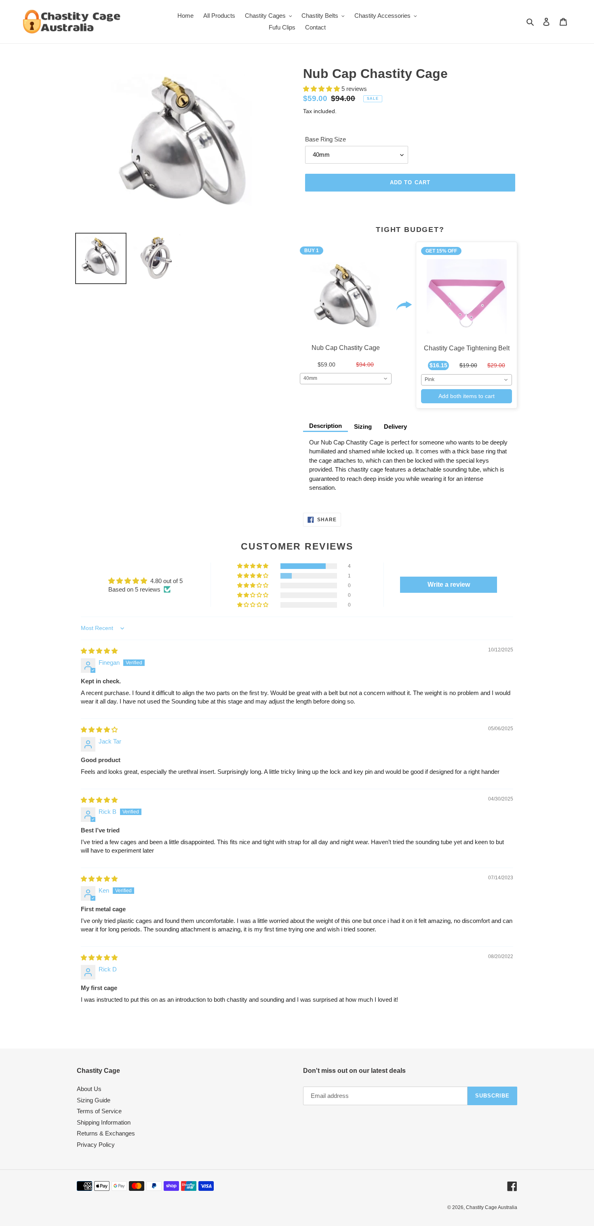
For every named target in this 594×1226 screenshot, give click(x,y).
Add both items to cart (466, 396)
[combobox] (346, 378)
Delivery (395, 426)
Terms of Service (99, 1111)
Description (325, 425)
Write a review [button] (449, 584)
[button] (322, 88)
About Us (89, 1088)
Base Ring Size (325, 139)
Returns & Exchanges (106, 1133)
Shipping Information (104, 1122)
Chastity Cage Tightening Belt (467, 348)
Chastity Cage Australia (491, 1207)
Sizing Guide (93, 1100)
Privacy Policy (96, 1144)
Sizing (363, 426)
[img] (99, 650)
